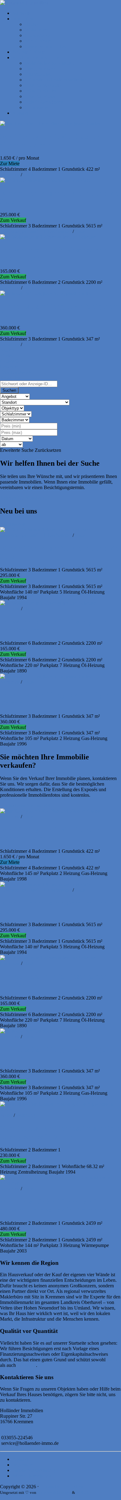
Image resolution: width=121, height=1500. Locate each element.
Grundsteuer (37, 107)
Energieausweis (40, 68)
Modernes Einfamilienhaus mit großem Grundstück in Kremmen (53, 1206)
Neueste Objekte (28, 52)
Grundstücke (37, 35)
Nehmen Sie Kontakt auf (24, 498)
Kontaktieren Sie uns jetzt (25, 805)
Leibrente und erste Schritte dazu (57, 79)
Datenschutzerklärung (33, 1470)
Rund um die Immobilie (35, 57)
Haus (28, 174)
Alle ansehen (12, 524)
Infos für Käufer (40, 90)
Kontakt (20, 113)
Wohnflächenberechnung (49, 63)
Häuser (32, 24)
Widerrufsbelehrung (31, 1475)
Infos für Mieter (40, 96)
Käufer (113, 1359)
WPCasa (83, 1492)
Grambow (10, 287)
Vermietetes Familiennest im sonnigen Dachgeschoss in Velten (60, 1132)
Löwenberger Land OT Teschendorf (35, 231)
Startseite (21, 13)
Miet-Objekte (38, 40)
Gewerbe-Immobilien (46, 46)
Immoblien (23, 18)
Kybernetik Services (54, 1492)
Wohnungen (37, 29)
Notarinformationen (44, 101)
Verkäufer (26, 1365)
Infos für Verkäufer (43, 85)
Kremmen (10, 174)
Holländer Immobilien (61, 1486)
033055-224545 (17, 1432)
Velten (6, 1115)
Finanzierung (38, 74)
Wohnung (25, 1115)
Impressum (23, 1464)
